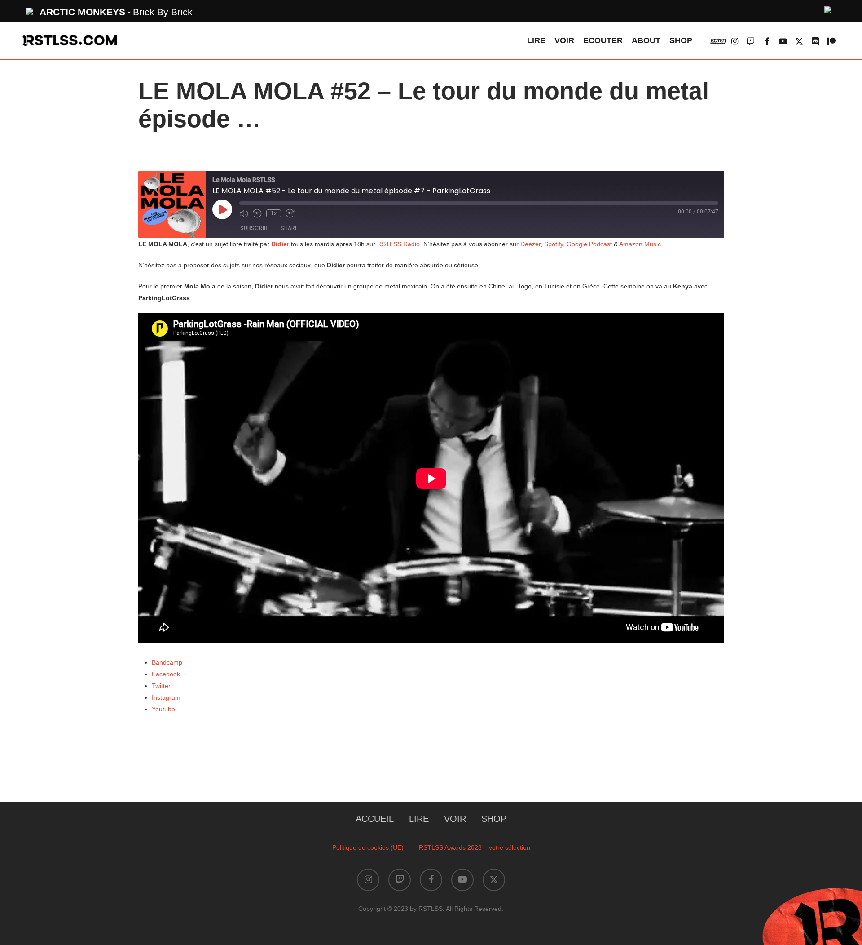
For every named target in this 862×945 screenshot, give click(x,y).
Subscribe (255, 228)
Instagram (166, 697)
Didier (280, 244)
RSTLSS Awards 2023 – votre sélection (474, 847)
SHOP (493, 819)
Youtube (163, 709)
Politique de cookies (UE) (368, 847)
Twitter (161, 685)
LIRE (419, 819)
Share (289, 228)
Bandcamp (167, 662)
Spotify (553, 244)
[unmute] (828, 8)
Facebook (166, 674)
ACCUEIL (375, 819)
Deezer (530, 244)
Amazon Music (640, 244)
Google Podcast (589, 244)
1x (274, 213)
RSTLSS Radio (397, 244)
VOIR (455, 819)
